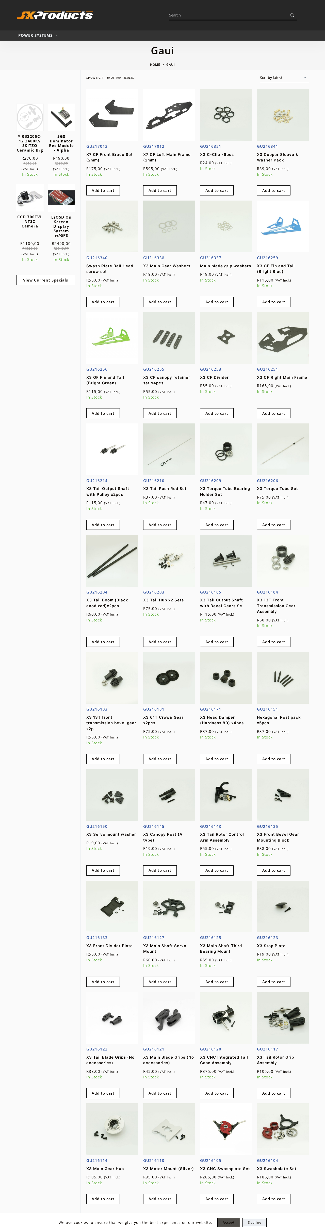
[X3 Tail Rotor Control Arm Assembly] (226, 795)
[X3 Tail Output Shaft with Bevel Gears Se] (226, 561)
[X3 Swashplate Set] (283, 1129)
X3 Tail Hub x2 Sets (163, 600)
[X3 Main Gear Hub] (112, 1129)
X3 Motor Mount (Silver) (168, 1168)
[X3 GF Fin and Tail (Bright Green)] (112, 338)
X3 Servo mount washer (111, 834)
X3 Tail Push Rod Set (165, 488)
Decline (254, 1222)
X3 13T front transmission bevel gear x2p (111, 723)
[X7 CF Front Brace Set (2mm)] (112, 115)
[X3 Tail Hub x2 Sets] (169, 561)
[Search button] (292, 15)
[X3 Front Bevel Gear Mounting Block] (283, 795)
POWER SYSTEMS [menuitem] (35, 35)
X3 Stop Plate (271, 945)
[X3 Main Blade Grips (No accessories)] (169, 1018)
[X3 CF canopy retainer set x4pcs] (169, 338)
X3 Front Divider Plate (109, 945)
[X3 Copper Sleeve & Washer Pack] (283, 115)
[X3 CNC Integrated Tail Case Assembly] (226, 1018)
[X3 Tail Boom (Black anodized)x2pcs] (112, 561)
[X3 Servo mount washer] (112, 795)
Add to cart (103, 190)
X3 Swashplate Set (277, 1168)
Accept (229, 1222)
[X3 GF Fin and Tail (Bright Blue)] (283, 226)
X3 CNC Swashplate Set (225, 1168)
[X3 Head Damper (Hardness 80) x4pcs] (226, 678)
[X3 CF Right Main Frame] (283, 338)
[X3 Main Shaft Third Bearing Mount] (226, 906)
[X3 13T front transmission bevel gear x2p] (112, 678)
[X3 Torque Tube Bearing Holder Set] (226, 449)
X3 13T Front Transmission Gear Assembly (276, 606)
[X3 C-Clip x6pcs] (226, 115)
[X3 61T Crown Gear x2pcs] (169, 678)
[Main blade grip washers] (226, 226)
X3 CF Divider (214, 377)
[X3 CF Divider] (226, 338)
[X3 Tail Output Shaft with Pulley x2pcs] (112, 449)
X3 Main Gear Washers (166, 266)
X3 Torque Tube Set (277, 488)
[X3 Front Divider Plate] (112, 906)
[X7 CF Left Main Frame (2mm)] (169, 115)
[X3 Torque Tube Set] (283, 449)
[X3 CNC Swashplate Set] (226, 1129)
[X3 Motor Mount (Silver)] (169, 1129)
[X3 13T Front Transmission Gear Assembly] (283, 561)
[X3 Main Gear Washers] (169, 226)
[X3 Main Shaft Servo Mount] (169, 906)
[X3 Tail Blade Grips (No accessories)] (112, 1018)
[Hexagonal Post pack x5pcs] (283, 678)
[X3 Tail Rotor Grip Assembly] (283, 1018)
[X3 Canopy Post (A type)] (169, 795)
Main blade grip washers (225, 266)
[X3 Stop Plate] (283, 906)
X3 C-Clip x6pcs (217, 154)
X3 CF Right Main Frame (282, 377)
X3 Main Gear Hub (105, 1168)
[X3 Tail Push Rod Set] (169, 449)
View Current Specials (45, 280)
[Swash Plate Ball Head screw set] (112, 226)
